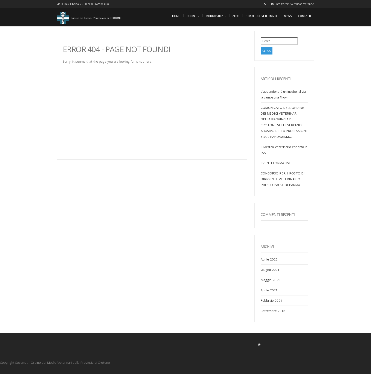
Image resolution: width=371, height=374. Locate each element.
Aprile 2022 (269, 259)
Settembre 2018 (273, 311)
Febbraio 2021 (271, 300)
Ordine (192, 16)
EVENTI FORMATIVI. (276, 163)
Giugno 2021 (270, 269)
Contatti (304, 16)
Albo (236, 16)
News (288, 16)
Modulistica (215, 16)
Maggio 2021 (270, 280)
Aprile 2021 (269, 290)
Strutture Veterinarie (262, 16)
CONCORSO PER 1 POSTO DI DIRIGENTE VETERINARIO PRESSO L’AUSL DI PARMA (283, 179)
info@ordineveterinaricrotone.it (295, 4)
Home (176, 16)
